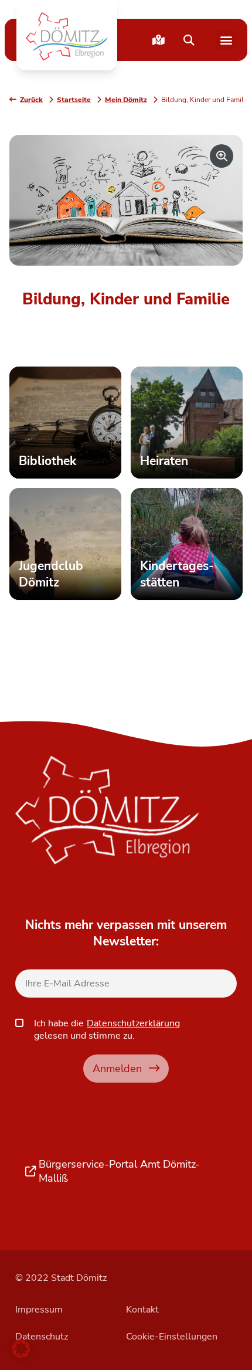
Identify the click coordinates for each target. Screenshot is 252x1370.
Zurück (31, 99)
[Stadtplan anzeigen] (158, 40)
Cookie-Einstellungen (171, 1336)
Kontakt (142, 1309)
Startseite (74, 99)
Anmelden (117, 1068)
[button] (67, 36)
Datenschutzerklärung (133, 1023)
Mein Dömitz (126, 99)
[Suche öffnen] (189, 40)
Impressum (39, 1309)
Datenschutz (41, 1336)
